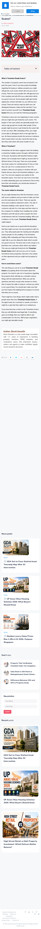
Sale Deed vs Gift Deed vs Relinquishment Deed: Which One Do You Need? (22, 674)
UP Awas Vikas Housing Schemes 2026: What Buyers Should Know (17, 602)
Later (23, 10)
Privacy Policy (6, 920)
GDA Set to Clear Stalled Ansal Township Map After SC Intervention (20, 564)
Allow (34, 10)
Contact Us (15, 920)
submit (7, 712)
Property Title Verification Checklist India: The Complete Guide (23, 666)
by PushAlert (6, 12)
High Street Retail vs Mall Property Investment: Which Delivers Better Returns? (20, 844)
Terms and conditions (9, 918)
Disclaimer (9, 916)
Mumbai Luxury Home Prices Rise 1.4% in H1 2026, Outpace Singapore (18, 639)
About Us (13, 914)
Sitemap (5, 914)
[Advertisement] (20, 447)
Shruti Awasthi (8, 23)
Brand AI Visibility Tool (9, 912)
